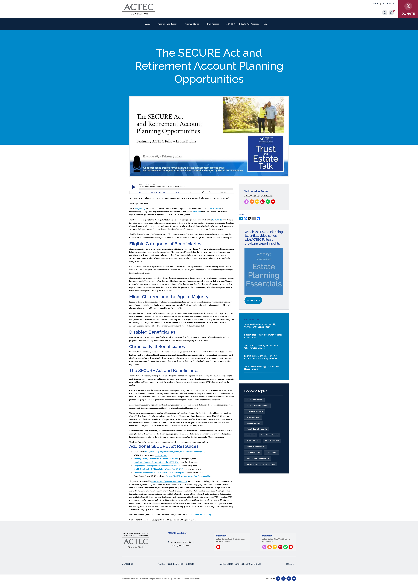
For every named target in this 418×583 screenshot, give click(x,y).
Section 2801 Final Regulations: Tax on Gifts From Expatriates (261, 346)
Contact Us (388, 3)
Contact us (127, 564)
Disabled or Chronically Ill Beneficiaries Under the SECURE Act (159, 469)
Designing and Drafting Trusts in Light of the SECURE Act (157, 465)
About (147, 24)
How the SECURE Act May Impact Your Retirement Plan (188, 476)
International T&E (253, 441)
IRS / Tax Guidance (272, 441)
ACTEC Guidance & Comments (257, 405)
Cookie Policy (167, 578)
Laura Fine (196, 211)
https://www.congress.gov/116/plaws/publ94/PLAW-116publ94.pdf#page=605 (174, 451)
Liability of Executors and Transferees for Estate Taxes (263, 336)
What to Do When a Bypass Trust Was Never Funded (261, 367)
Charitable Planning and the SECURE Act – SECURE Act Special (159, 472)
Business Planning (253, 417)
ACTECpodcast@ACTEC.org (200, 514)
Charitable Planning (253, 423)
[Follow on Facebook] (278, 578)
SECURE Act (215, 208)
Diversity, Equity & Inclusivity (257, 429)
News (266, 24)
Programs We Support (167, 24)
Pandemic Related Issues (256, 447)
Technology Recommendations (258, 458)
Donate (290, 564)
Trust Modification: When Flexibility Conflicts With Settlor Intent (260, 325)
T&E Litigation (271, 452)
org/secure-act (161, 455)
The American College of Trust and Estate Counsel (169, 481)
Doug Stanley (139, 208)
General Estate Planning (269, 435)
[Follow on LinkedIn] (289, 578)
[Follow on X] (283, 578)
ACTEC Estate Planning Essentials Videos (240, 564)
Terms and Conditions (181, 578)
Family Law (251, 435)
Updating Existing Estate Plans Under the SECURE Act (156, 458)
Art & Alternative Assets (255, 411)
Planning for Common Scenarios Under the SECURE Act (156, 462)
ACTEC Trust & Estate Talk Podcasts (243, 24)
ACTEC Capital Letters (254, 400)
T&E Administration (253, 452)
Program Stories (192, 24)
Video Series (253, 300)
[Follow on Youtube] (294, 578)
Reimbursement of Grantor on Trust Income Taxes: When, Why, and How (260, 357)
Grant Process (212, 24)
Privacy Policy (194, 578)
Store (375, 3)
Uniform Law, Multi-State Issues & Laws (261, 464)
